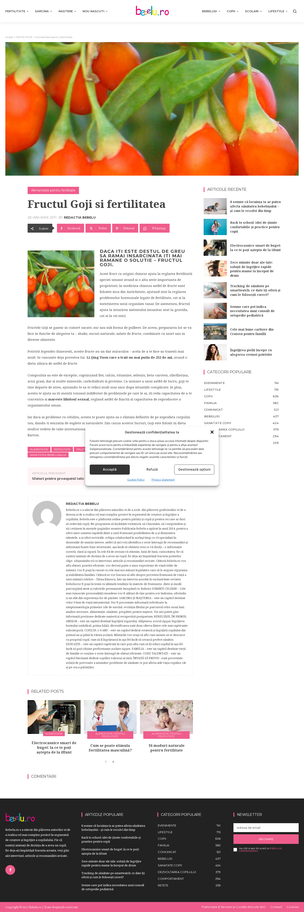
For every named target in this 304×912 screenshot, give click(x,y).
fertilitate (62, 449)
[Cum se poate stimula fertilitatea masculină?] (110, 717)
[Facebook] (10, 870)
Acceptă (110, 469)
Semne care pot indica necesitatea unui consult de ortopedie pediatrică (252, 311)
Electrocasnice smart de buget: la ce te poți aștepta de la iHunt (54, 747)
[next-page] (113, 762)
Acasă (9, 37)
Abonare (266, 839)
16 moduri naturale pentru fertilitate (166, 748)
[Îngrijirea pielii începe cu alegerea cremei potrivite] (215, 352)
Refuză (152, 469)
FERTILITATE (24, 37)
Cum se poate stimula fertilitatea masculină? (110, 748)
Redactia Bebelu (80, 217)
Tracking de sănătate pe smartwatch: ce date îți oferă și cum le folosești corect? (255, 290)
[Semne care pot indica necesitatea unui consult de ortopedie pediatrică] (215, 311)
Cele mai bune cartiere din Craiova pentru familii (252, 331)
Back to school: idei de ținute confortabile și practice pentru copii (255, 226)
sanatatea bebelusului (48, 455)
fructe (81, 449)
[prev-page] (106, 762)
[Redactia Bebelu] (46, 585)
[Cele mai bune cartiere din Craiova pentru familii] (215, 331)
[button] (212, 432)
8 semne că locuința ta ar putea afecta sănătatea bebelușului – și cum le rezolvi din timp (255, 206)
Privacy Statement (163, 479)
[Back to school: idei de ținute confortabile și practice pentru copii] (215, 227)
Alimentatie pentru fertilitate (53, 37)
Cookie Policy (136, 479)
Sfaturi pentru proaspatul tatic (58, 478)
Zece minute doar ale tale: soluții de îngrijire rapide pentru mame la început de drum (252, 269)
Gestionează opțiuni (194, 469)
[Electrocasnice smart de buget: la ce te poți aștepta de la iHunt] (54, 717)
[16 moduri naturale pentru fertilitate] (166, 717)
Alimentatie (39, 449)
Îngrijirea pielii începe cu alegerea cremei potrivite (251, 352)
